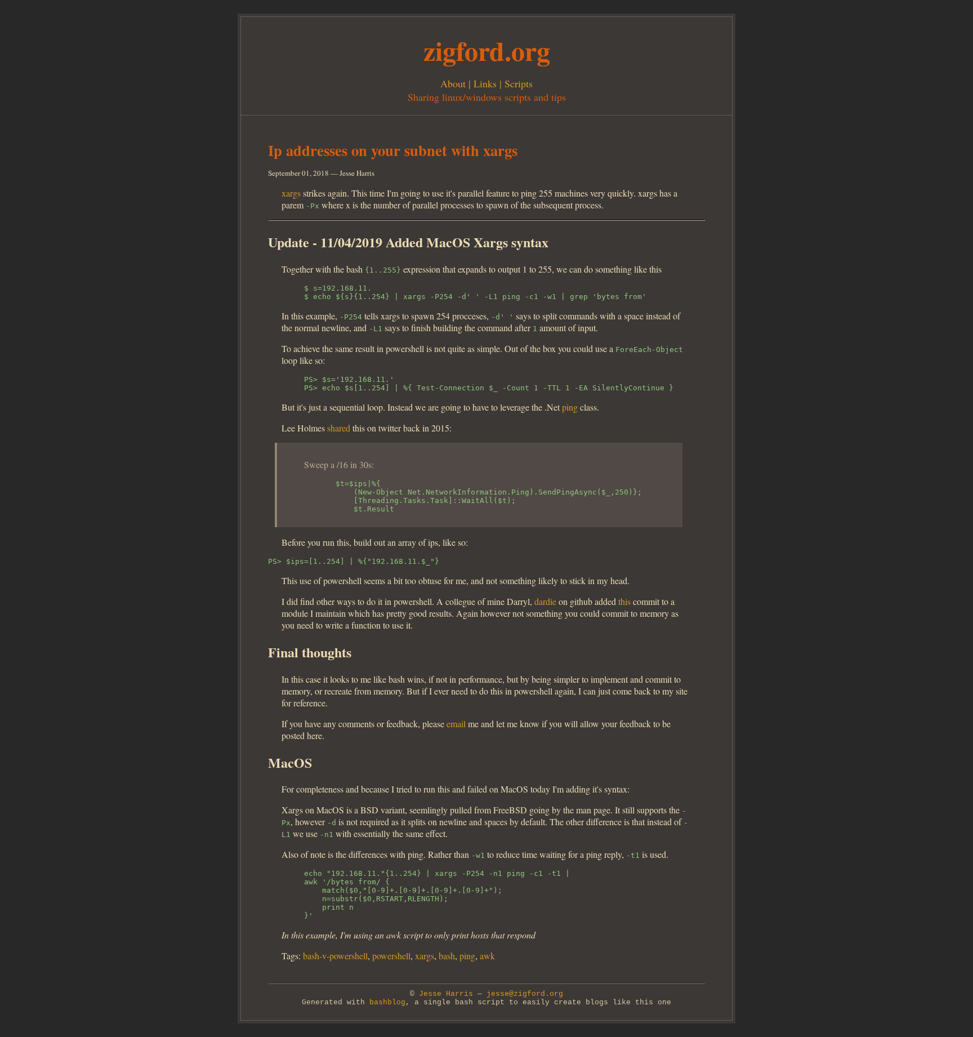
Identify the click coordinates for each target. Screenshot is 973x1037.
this (624, 601)
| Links (481, 83)
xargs (291, 193)
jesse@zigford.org (524, 994)
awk (487, 956)
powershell (391, 956)
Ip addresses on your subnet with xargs (392, 150)
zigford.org (486, 50)
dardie (545, 601)
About (453, 83)
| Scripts (515, 83)
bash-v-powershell (335, 956)
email (456, 723)
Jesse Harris (446, 994)
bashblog (387, 1002)
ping (570, 407)
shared (338, 428)
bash (447, 956)
